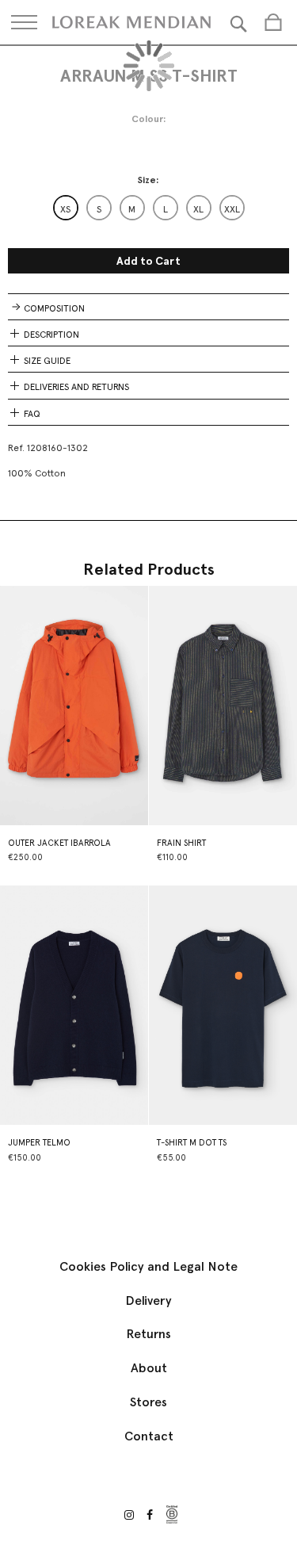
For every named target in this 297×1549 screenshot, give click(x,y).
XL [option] (198, 209)
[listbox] (149, 207)
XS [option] (65, 209)
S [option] (99, 209)
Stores (148, 1401)
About (149, 1367)
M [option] (131, 209)
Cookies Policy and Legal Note (148, 1266)
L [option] (165, 209)
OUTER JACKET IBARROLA (59, 843)
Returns (148, 1333)
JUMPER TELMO (39, 1143)
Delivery (148, 1300)
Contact (148, 1436)
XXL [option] (232, 209)
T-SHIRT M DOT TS (192, 1143)
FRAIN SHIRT (181, 843)
